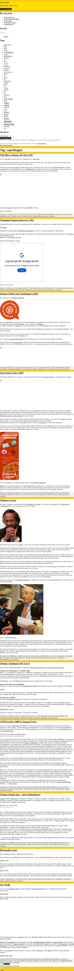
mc (5, 97)
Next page (6, 964)
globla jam (17, 494)
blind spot (41, 879)
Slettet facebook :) (9, 17)
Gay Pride (5, 885)
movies (31, 787)
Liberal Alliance (58, 942)
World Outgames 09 (37, 889)
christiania (62, 288)
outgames (35, 960)
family (23, 716)
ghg (1, 657)
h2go (16, 789)
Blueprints (31, 169)
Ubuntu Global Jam (18, 298)
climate (46, 656)
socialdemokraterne (66, 960)
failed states (68, 656)
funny (35, 367)
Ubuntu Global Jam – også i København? (20, 794)
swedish (24, 216)
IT (5, 75)
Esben (5, 61)
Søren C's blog (4, 2)
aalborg (61, 716)
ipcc (24, 657)
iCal (17, 289)
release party (6, 107)
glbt (64, 959)
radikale (54, 960)
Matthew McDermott (10, 637)
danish (65, 214)
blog (5, 48)
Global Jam (13, 798)
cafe (57, 288)
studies (6, 112)
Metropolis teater (8, 850)
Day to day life (15, 214)
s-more (5, 110)
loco (5, 86)
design (10, 844)
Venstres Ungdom (18, 944)
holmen (20, 789)
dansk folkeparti (46, 959)
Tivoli (6, 116)
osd (38, 494)
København (7, 81)
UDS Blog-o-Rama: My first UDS (16, 155)
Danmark (40, 324)
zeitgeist (2, 790)
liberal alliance (21, 960)
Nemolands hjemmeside (26, 231)
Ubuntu (2, 798)
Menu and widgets (6, 9)
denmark (10, 494)
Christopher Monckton (23, 580)
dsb (4, 59)
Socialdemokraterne (39, 942)
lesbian (10, 960)
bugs (67, 842)
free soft (15, 844)
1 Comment (8, 790)
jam (24, 369)
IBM (49, 950)
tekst (50, 844)
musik (34, 289)
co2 (50, 656)
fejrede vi (12, 699)
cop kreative (64, 787)
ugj (61, 369)
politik (6, 105)
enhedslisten (55, 959)
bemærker (21, 937)
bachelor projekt (7, 44)
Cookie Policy (41, 143)
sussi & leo (47, 289)
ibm (67, 959)
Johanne (2, 942)
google (6, 73)
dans (54, 879)
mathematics (6, 94)
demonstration (8, 56)
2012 (53, 288)
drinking (6, 58)
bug (63, 367)
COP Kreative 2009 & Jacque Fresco (18, 721)
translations (49, 494)
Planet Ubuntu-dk (42, 214)
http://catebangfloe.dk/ (64, 782)
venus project (60, 789)
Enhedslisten (11, 942)
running (5, 108)
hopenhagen (18, 657)
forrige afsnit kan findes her (55, 667)
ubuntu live (7, 126)
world (7, 962)
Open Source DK (35, 288)
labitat (35, 369)
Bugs (39, 329)
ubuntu (8, 121)
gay (61, 959)
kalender (6, 77)
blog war (6, 50)
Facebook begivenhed (16, 339)
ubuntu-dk (9, 124)
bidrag (57, 842)
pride (50, 960)
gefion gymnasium (8, 71)
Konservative (64, 944)
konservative (4, 960)
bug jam (67, 367)
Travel (6, 118)
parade (41, 960)
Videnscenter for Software (30, 686)
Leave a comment (49, 216)
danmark (6, 54)
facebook (6, 63)
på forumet (44, 829)
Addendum (34, 743)
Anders (2, 486)
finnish (70, 214)
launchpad (6, 82)
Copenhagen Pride (13, 889)
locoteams (6, 89)
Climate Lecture (8, 500)
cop (58, 787)
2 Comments (66, 369)
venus (53, 789)
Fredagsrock (7, 66)
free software (7, 68)
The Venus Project (7, 731)
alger (40, 787)
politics (6, 103)
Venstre (46, 944)
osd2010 (42, 494)
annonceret (18, 342)
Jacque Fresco (66, 729)
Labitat (17, 326)
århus (5, 128)
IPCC (21, 545)
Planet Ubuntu (32, 214)
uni (55, 657)
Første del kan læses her (37, 667)
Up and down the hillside (11, 19)
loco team (6, 88)
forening (6, 64)
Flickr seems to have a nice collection (11, 416)
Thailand (6, 114)
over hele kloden (19, 324)
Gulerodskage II (9, 24)
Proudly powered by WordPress (9, 966)
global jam (30, 844)
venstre (2, 962)
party (5, 101)
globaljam (19, 369)
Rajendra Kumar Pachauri (46, 657)
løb (4, 91)
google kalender (10, 289)
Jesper (42, 422)
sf (58, 960)
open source (8, 99)
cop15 (2, 651)
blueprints (51, 214)
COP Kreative (15, 726)
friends (6, 70)
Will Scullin (8, 211)
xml (18, 241)
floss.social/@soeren (6, 145)
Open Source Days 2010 (11, 373)
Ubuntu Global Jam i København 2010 (19, 294)
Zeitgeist (27, 743)
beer (5, 46)
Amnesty (23, 942)
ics (14, 241)
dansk (25, 288)
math (5, 93)
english (23, 214)
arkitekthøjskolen (51, 787)
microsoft (29, 960)
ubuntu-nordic (37, 216)
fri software (11, 369)
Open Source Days (47, 377)
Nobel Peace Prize (31, 657)
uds (43, 216)
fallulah (2, 289)
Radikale (48, 942)
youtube (67, 789)
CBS (66, 716)
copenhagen (8, 52)
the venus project (45, 789)
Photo (1, 211)
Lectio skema (8, 21)
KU (5, 79)
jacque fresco (28, 789)
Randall (8, 208)
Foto (1, 284)
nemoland (40, 289)
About (6, 36)
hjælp (36, 844)
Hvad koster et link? (10, 22)
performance (8, 880)
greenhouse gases (8, 657)
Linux (5, 84)
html (11, 241)
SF (31, 942)
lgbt (14, 960)
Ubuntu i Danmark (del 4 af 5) (15, 663)
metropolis (67, 879)
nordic (19, 216)
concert (20, 288)
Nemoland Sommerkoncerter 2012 (17, 220)
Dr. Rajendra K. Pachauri (32, 504)
